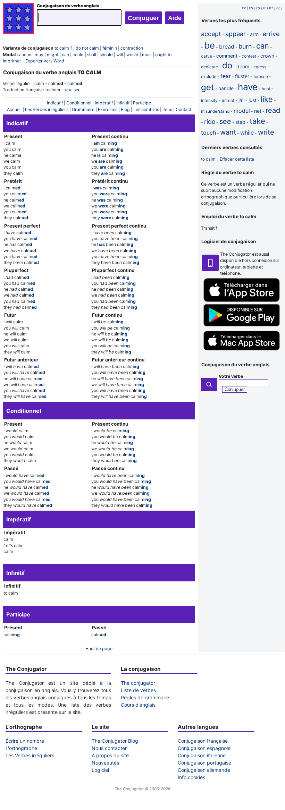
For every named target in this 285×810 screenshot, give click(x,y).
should (106, 54)
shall (91, 54)
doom (242, 66)
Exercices (107, 109)
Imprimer (12, 60)
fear (225, 76)
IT (264, 8)
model (242, 110)
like (267, 99)
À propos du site (110, 755)
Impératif (104, 102)
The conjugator (138, 683)
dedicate (209, 66)
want (228, 132)
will (119, 54)
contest (249, 56)
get (207, 87)
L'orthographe (21, 748)
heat (266, 88)
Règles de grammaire (145, 697)
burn (245, 46)
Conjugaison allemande (204, 770)
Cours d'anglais (138, 705)
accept (211, 33)
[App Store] (241, 300)
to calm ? (63, 48)
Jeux (167, 109)
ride (209, 121)
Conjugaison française (203, 741)
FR (244, 8)
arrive (271, 33)
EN (251, 8)
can (65, 54)
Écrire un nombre (25, 741)
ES (258, 8)
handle (226, 88)
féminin (109, 48)
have (248, 87)
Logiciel (100, 770)
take (257, 121)
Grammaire (83, 109)
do (227, 65)
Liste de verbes (138, 690)
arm (254, 34)
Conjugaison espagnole (204, 748)
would (132, 54)
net (257, 111)
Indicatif (55, 102)
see (225, 121)
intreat (228, 100)
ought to (163, 54)
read (273, 110)
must (147, 54)
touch (208, 132)
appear (235, 33)
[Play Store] (241, 324)
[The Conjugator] (18, 19)
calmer (54, 89)
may (39, 54)
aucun (25, 54)
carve (206, 56)
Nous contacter (109, 748)
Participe (142, 102)
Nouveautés (105, 763)
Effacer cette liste (237, 159)
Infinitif (122, 102)
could (78, 54)
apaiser (72, 89)
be (209, 45)
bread (226, 46)
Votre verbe (231, 376)
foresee (260, 76)
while (247, 132)
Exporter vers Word (44, 60)
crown (267, 56)
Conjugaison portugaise (204, 763)
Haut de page (98, 648)
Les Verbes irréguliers (30, 755)
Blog (125, 109)
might (52, 54)
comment (226, 56)
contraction (131, 48)
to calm (208, 159)
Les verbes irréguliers (46, 109)
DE (278, 8)
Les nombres (146, 109)
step (240, 122)
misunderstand (215, 111)
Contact (183, 109)
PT (271, 8)
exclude (208, 76)
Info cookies (191, 777)
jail (241, 100)
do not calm (87, 48)
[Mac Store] (241, 351)
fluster (242, 76)
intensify (209, 100)
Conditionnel (78, 102)
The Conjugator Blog (115, 741)
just (253, 100)
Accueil (14, 109)
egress (259, 66)
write (266, 132)
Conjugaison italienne (202, 755)
